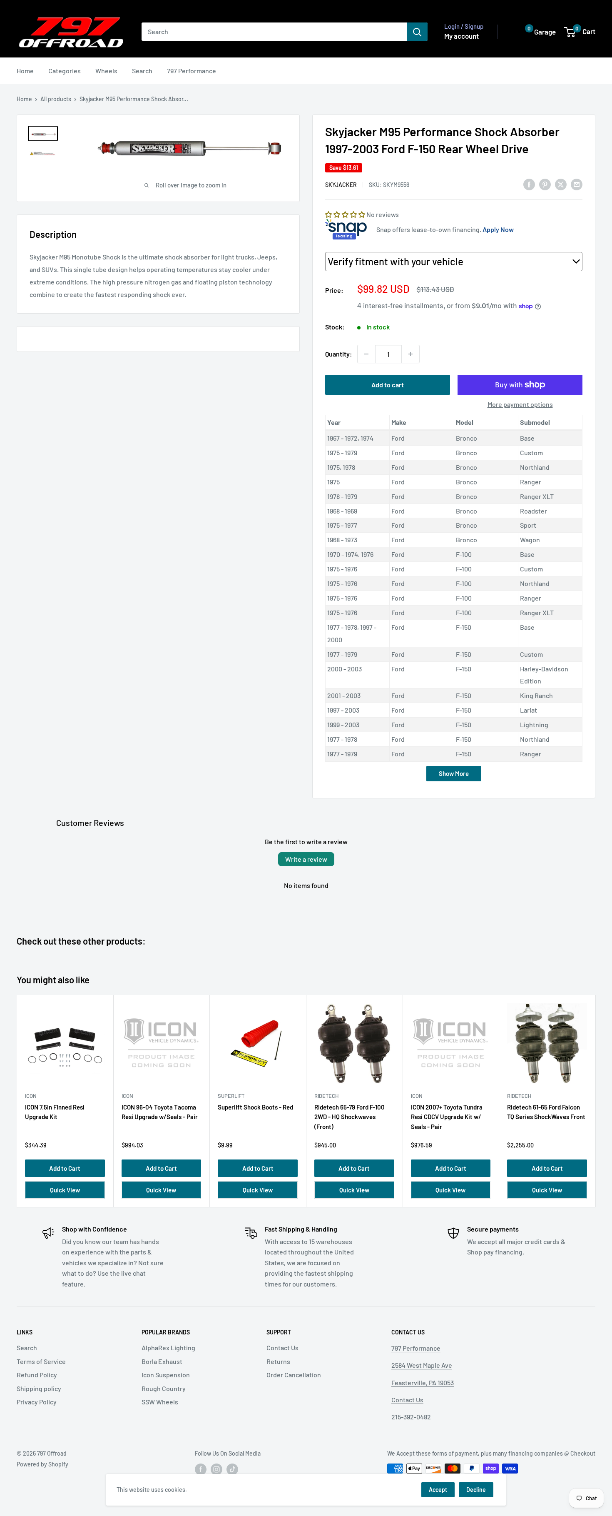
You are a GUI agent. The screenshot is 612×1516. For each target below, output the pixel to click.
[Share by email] (576, 183)
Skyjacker (341, 184)
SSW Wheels (160, 1402)
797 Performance (191, 71)
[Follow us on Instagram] (216, 1469)
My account (461, 36)
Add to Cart (64, 1168)
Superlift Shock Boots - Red (255, 1107)
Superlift (231, 1095)
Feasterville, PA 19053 (422, 1382)
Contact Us (282, 1347)
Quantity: (338, 354)
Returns (278, 1361)
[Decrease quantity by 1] (366, 354)
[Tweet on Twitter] (561, 183)
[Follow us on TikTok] (232, 1469)
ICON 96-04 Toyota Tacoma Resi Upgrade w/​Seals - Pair (160, 1111)
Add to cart (387, 385)
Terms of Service (41, 1361)
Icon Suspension (166, 1375)
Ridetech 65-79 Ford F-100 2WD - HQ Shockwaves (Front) (349, 1116)
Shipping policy (39, 1388)
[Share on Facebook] (529, 183)
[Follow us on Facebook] (200, 1469)
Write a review (306, 859)
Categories (64, 71)
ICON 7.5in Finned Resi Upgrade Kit (55, 1111)
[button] (534, 32)
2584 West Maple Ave (421, 1365)
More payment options (520, 404)
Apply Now (498, 229)
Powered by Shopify (42, 1464)
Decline (476, 1489)
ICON (31, 1095)
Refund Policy (37, 1375)
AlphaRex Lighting (168, 1347)
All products (55, 98)
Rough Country (164, 1388)
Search (142, 71)
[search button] (417, 31)
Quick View (65, 1190)
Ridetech (326, 1095)
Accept (438, 1489)
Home (25, 71)
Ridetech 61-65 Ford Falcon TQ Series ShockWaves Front (546, 1111)
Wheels (106, 71)
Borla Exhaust (162, 1361)
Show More (454, 773)
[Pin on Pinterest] (545, 183)
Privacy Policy (37, 1402)
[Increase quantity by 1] (410, 354)
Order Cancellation (293, 1375)
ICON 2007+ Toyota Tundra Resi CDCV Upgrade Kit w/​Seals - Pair (447, 1116)
